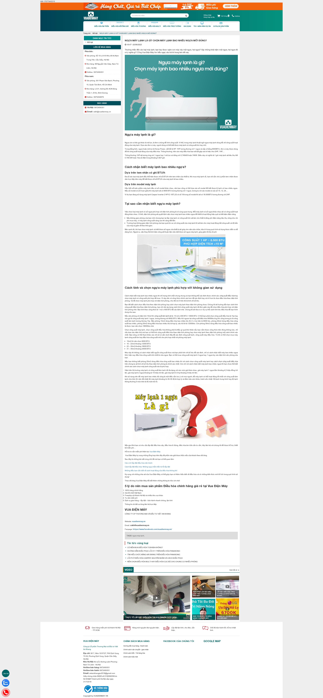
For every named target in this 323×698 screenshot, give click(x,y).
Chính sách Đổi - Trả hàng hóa (134, 653)
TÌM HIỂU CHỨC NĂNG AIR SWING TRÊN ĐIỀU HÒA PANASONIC (153, 554)
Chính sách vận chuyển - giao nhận (136, 649)
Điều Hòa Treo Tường (172, 26)
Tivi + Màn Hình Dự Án (202, 26)
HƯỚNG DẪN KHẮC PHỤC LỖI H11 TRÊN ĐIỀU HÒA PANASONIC (153, 551)
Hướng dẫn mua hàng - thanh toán (135, 646)
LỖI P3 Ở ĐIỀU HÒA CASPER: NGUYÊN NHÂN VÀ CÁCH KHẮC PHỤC (155, 558)
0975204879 (99, 97)
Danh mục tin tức (102, 38)
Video (128, 569)
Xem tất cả (233, 570)
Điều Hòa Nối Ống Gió (120, 26)
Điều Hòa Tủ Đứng (138, 26)
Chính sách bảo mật (130, 656)
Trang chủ (86, 33)
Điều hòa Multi (154, 26)
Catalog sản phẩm (221, 26)
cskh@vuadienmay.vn (102, 111)
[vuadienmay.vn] (96, 689)
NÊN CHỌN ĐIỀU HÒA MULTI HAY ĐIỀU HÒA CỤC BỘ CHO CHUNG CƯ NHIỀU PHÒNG (162, 561)
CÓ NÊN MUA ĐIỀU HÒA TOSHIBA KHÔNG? (145, 547)
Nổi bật (95, 33)
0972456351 (99, 72)
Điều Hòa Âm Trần (101, 26)
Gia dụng (187, 26)
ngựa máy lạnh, (138, 535)
